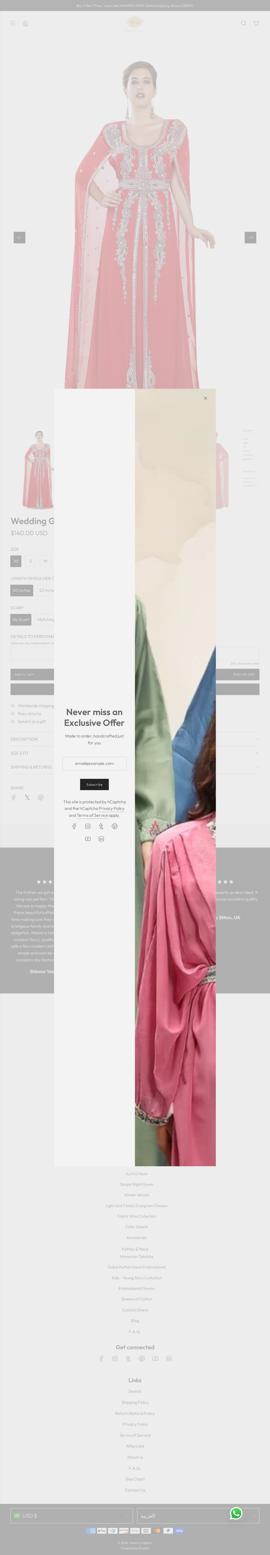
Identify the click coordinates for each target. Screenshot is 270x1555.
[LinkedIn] (101, 839)
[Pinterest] (114, 826)
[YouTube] (87, 839)
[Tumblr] (101, 826)
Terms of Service (92, 815)
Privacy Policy (111, 808)
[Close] (205, 398)
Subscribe (94, 784)
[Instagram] (87, 826)
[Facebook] (74, 826)
